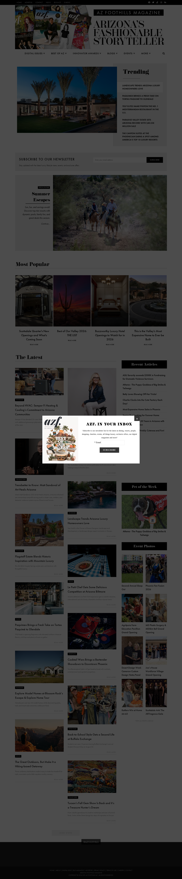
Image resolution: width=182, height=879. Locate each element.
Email (98, 442)
